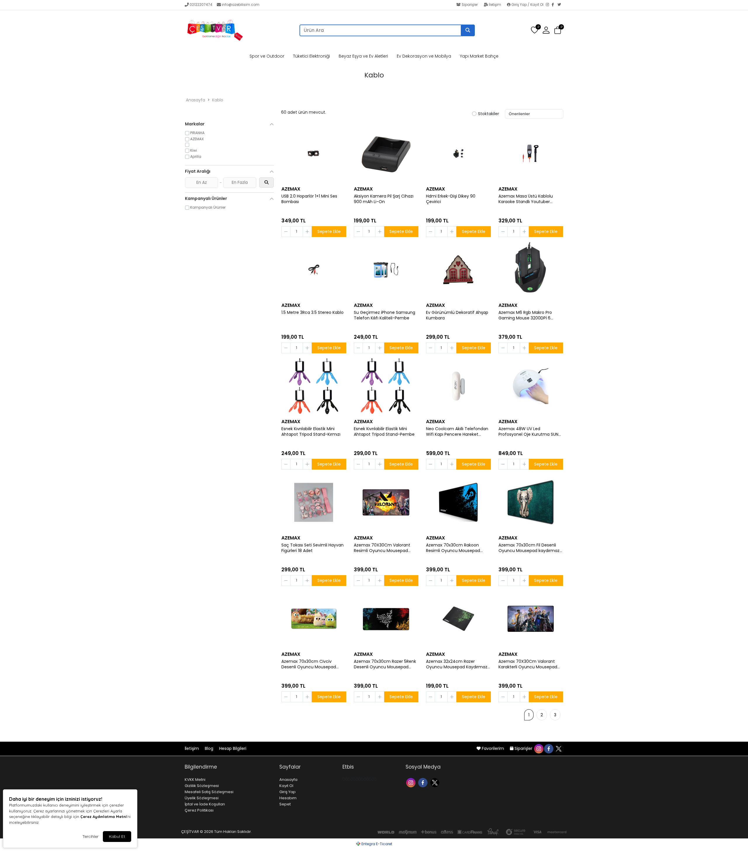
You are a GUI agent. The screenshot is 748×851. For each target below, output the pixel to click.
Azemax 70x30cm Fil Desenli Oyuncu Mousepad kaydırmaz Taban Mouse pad (529, 548)
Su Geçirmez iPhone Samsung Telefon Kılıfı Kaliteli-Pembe (384, 315)
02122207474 (201, 4)
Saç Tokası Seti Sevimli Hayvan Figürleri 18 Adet (312, 548)
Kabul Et (117, 836)
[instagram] (538, 748)
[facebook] (548, 748)
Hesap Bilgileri (232, 748)
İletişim (495, 4)
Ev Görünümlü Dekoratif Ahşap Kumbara (457, 315)
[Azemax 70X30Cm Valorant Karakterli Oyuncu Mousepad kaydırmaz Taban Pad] (530, 618)
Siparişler (470, 4)
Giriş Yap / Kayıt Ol (527, 4)
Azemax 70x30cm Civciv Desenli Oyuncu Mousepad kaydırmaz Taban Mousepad (310, 664)
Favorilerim (493, 748)
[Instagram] (549, 5)
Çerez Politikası (199, 810)
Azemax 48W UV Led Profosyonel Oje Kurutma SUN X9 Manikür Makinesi (528, 431)
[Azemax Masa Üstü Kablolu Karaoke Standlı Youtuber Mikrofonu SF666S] (530, 153)
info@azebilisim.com (240, 4)
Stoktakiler (488, 114)
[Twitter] (560, 5)
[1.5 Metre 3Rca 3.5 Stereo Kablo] (313, 270)
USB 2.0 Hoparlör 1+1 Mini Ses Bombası (309, 199)
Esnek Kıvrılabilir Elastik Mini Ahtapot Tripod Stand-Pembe (384, 431)
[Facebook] (554, 5)
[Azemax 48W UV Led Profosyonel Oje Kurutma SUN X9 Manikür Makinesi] (530, 386)
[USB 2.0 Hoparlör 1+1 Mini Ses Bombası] (313, 153)
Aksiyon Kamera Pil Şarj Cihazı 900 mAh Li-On (383, 199)
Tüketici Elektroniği (311, 56)
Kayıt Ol (286, 785)
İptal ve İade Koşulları (205, 804)
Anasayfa (195, 100)
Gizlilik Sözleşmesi (202, 785)
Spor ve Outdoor (267, 56)
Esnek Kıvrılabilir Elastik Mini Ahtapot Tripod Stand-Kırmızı (310, 431)
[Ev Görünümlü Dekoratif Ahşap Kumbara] (458, 270)
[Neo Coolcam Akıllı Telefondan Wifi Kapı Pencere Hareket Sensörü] (458, 386)
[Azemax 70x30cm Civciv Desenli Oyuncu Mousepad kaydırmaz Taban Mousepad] (313, 618)
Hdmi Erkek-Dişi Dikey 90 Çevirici (450, 199)
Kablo (217, 100)
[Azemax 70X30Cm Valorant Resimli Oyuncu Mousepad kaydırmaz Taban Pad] (386, 502)
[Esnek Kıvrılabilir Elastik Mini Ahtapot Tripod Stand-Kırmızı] (313, 386)
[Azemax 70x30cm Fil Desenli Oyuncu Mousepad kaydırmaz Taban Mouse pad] (530, 502)
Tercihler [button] (90, 836)
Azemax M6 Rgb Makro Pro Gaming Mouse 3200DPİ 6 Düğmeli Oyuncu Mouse (525, 315)
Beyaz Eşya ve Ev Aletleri (363, 56)
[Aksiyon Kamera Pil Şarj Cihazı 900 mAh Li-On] (386, 153)
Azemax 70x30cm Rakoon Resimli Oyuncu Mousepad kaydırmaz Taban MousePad (455, 548)
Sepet (285, 804)
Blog (209, 748)
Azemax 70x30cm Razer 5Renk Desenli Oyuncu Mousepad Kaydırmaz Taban (385, 664)
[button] (557, 30)
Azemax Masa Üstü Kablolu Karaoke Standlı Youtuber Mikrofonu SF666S (525, 199)
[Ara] (468, 30)
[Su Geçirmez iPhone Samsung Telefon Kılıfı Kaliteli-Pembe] (386, 270)
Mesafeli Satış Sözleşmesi (209, 792)
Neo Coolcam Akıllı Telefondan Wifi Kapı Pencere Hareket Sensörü (457, 431)
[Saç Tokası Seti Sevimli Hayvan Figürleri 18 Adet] (313, 502)
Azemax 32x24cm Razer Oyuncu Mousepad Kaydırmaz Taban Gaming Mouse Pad (456, 664)
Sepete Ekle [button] (329, 231)
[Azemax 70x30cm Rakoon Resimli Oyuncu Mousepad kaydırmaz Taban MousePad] (458, 502)
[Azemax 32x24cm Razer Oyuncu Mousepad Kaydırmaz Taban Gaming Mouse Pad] (458, 618)
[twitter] (558, 748)
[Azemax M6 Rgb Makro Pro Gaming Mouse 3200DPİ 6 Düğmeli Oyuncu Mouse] (530, 270)
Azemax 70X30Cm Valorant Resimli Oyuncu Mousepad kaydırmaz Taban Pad (382, 548)
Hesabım (288, 798)
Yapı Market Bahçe (479, 56)
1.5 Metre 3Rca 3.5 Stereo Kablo (312, 312)
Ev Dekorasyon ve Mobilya (424, 56)
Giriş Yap (287, 792)
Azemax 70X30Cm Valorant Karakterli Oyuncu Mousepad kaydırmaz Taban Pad (527, 664)
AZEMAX (290, 189)
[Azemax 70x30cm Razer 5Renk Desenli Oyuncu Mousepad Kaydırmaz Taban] (386, 618)
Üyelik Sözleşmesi (202, 798)
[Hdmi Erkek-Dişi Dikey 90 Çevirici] (458, 153)
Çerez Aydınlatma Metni (103, 816)
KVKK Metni (195, 779)
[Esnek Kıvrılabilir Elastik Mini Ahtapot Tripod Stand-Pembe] (386, 386)
